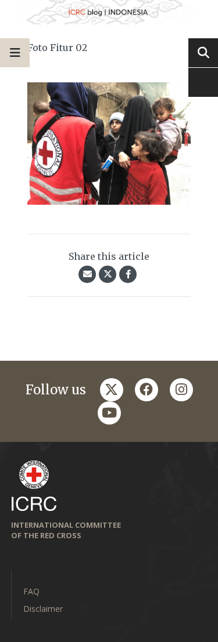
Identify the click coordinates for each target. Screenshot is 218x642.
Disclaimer (43, 608)
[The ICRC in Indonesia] (109, 12)
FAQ (31, 591)
